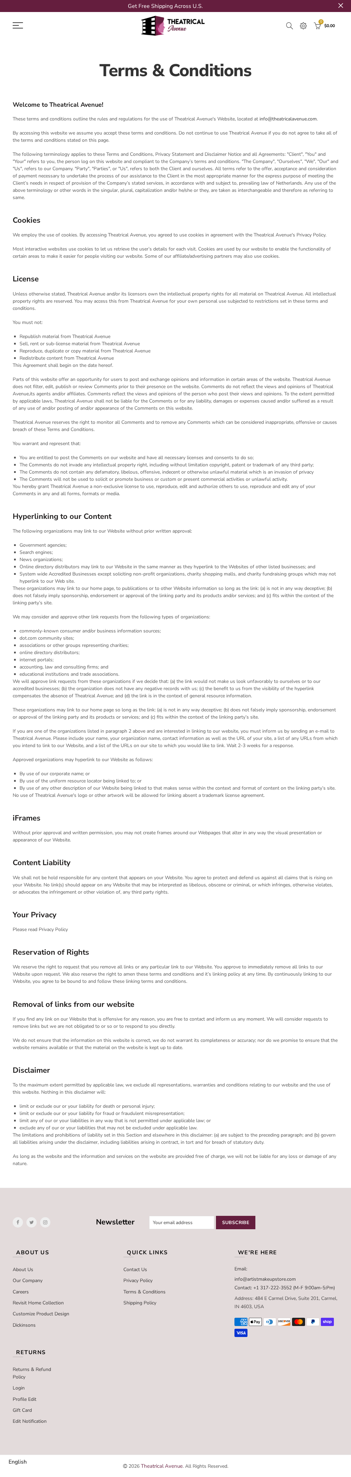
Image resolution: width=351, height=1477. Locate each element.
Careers (21, 1292)
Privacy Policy (138, 1280)
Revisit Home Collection (38, 1303)
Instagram (45, 1222)
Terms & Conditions (144, 1292)
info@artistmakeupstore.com (265, 1279)
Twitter (31, 1222)
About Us (23, 1269)
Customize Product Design (41, 1314)
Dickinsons (24, 1325)
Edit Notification (30, 1421)
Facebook (18, 1222)
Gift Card (22, 1410)
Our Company (28, 1280)
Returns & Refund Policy (32, 1373)
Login (19, 1388)
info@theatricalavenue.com (288, 119)
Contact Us (135, 1269)
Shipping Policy (139, 1303)
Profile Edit (24, 1399)
